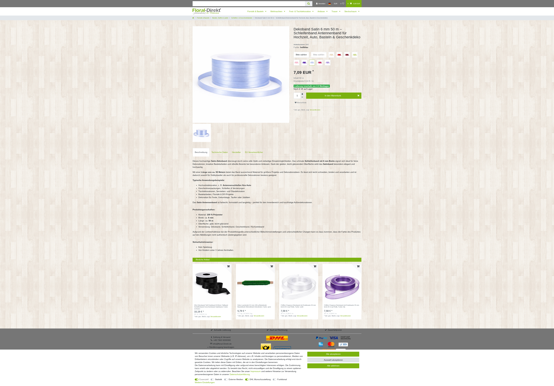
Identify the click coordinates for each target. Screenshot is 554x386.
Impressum (255, 371)
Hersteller (236, 152)
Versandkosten (314, 110)
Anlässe (321, 11)
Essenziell (203, 379)
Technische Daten (220, 152)
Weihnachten (276, 11)
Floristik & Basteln (255, 11)
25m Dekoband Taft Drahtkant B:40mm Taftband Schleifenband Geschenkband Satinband (211, 307)
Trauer (335, 11)
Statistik (218, 379)
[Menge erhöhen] (302, 94)
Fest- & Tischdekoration (300, 11)
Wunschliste (301, 103)
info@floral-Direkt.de (221, 344)
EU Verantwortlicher (254, 152)
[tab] (201, 152)
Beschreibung (201, 152)
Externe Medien (236, 379)
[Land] (329, 3)
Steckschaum (350, 11)
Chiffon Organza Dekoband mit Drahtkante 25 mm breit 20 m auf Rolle (298, 306)
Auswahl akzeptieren (333, 360)
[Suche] (308, 3)
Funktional (282, 379)
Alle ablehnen (333, 366)
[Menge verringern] (302, 97)
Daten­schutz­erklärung (240, 374)
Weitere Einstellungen (205, 382)
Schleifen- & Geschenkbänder (241, 18)
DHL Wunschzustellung (260, 379)
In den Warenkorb (333, 95)
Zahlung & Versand (221, 337)
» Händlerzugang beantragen (220, 347)
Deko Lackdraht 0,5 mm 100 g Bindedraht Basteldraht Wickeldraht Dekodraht (254, 306)
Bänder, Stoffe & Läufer (220, 18)
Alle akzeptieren (333, 354)
